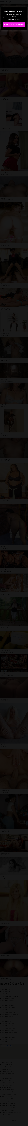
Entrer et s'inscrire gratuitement (14, 24)
